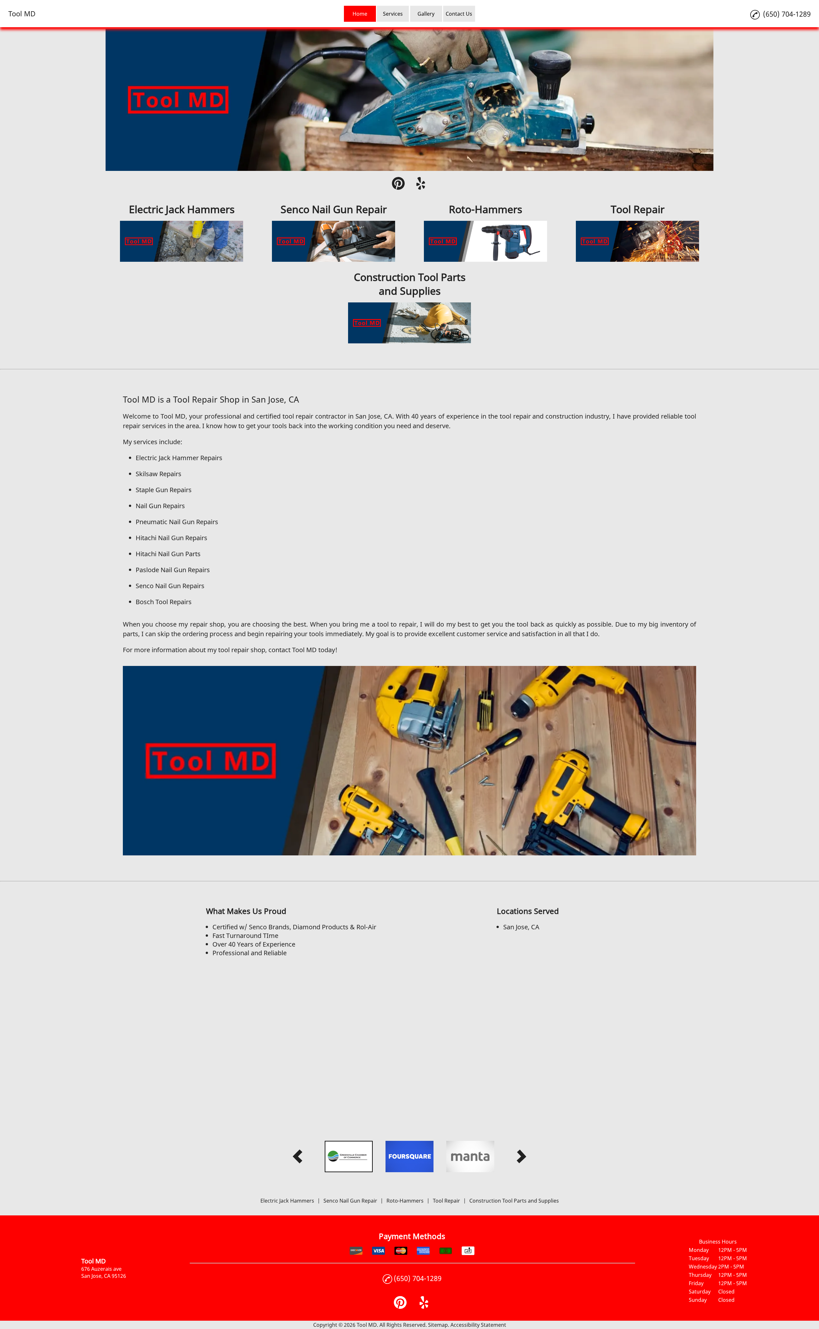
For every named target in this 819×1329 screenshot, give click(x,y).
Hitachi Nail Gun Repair (170, 537)
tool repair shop (241, 649)
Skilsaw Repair (157, 473)
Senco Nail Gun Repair (168, 585)
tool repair (515, 416)
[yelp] (421, 184)
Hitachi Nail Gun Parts (168, 553)
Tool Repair (446, 1200)
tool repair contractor (314, 416)
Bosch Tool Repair (162, 601)
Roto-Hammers (405, 1200)
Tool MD (173, 416)
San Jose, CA (373, 416)
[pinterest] (398, 184)
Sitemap (438, 1324)
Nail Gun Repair (159, 505)
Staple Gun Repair (162, 489)
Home (360, 13)
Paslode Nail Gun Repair (171, 569)
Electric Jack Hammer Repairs (179, 457)
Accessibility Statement (478, 1324)
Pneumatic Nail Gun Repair (175, 521)
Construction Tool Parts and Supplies (514, 1200)
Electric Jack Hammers (287, 1200)
